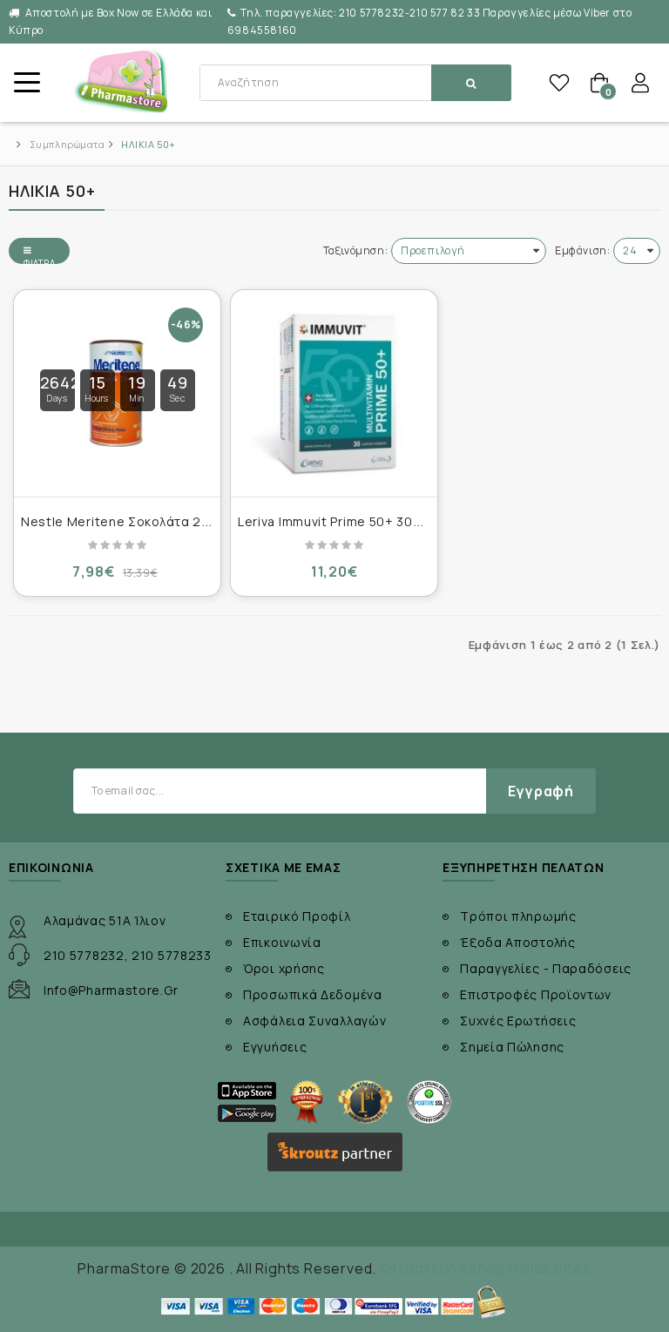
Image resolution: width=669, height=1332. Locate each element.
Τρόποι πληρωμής (518, 916)
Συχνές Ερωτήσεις (518, 1020)
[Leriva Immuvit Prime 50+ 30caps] (334, 393)
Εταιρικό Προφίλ (297, 916)
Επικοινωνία (282, 942)
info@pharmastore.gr (111, 990)
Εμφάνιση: (582, 250)
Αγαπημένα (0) (559, 82)
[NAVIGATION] (26, 82)
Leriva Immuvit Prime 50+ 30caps (341, 521)
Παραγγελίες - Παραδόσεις (546, 968)
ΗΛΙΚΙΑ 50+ (148, 144)
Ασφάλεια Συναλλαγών (314, 1020)
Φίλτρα (39, 260)
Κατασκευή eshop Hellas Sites (485, 1268)
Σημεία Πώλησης (512, 1046)
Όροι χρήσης (284, 968)
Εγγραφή (541, 791)
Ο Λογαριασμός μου (640, 82)
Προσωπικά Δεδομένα (312, 994)
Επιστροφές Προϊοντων (536, 994)
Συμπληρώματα (67, 144)
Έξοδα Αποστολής (518, 942)
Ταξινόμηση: (356, 250)
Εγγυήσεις (275, 1046)
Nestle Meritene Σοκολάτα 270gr (126, 521)
